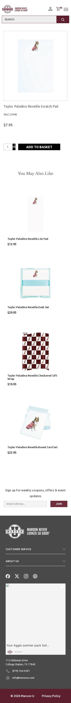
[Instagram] (25, 576)
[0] (58, 9)
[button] (36, 550)
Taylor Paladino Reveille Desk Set (28, 307)
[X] (16, 576)
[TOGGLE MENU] (66, 9)
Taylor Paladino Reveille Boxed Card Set (32, 447)
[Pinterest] (35, 576)
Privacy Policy (51, 696)
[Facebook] (7, 576)
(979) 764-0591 (21, 670)
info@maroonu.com (23, 677)
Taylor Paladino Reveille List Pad (27, 238)
